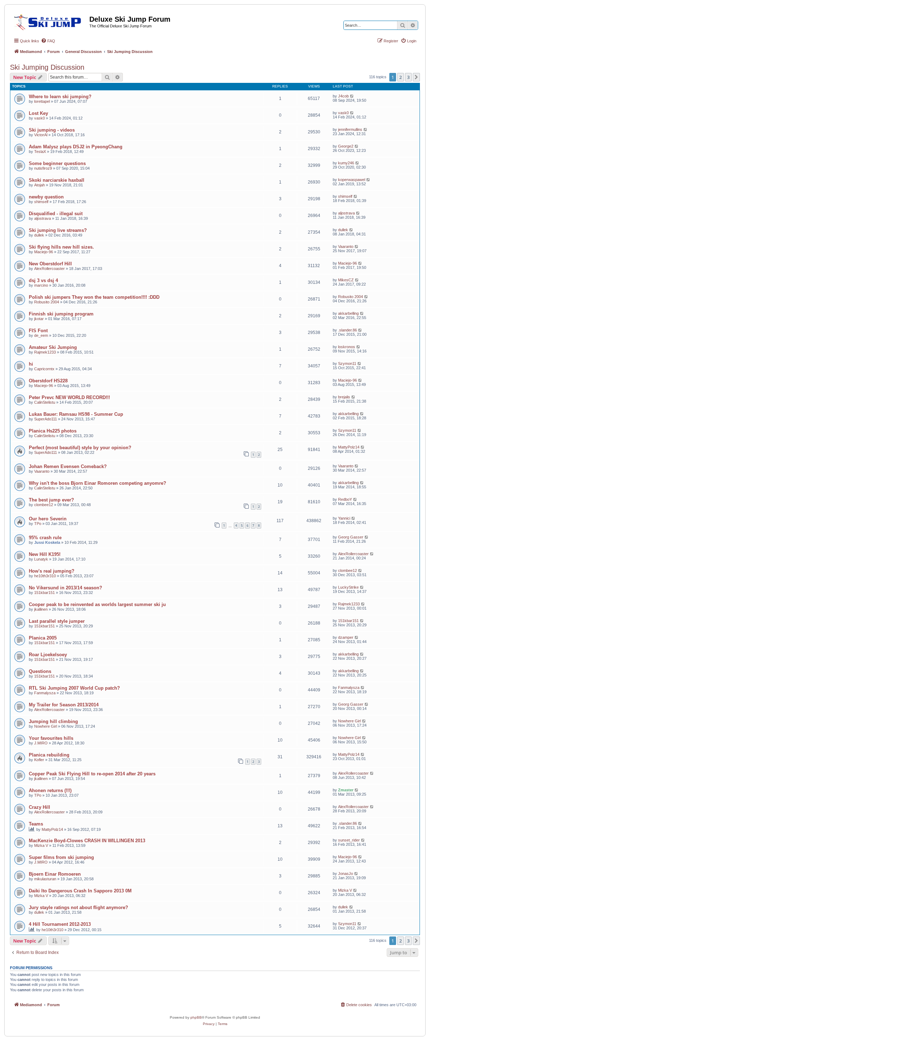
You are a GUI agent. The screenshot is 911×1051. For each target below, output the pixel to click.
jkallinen (41, 609)
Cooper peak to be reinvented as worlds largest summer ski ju (97, 604)
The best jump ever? (51, 500)
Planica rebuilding (49, 755)
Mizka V (41, 845)
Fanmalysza (45, 693)
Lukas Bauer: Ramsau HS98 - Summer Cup (76, 414)
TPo (37, 523)
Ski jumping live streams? (58, 230)
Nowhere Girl (45, 726)
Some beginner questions (57, 163)
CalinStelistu (44, 402)
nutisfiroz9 (43, 168)
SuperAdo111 (45, 419)
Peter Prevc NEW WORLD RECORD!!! (69, 397)
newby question (46, 197)
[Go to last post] (352, 96)
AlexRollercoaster (49, 268)
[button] (416, 77)
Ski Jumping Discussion (47, 67)
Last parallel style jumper (57, 621)
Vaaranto (345, 246)
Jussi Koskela (47, 542)
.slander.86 (347, 330)
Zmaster (345, 790)
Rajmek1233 (45, 352)
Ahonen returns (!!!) (50, 790)
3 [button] (408, 77)
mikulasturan (45, 879)
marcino (41, 285)
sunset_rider (349, 840)
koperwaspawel (351, 179)
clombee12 (43, 505)
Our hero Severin (48, 518)
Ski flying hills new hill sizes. (61, 247)
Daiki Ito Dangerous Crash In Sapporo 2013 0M (80, 890)
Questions (40, 671)
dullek (39, 235)
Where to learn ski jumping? (60, 96)
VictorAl (40, 135)
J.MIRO (41, 743)
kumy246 (346, 163)
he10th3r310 (45, 576)
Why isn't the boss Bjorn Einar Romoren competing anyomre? (97, 483)
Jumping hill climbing (53, 721)
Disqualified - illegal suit (56, 213)
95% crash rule (45, 537)
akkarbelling (348, 313)
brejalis (344, 397)
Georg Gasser (350, 537)
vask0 (39, 118)
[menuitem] (48, 41)
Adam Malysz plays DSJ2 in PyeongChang (75, 146)
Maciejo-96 (43, 252)
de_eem (41, 335)
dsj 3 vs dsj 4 (43, 280)
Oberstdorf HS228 (48, 380)
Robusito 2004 (46, 302)
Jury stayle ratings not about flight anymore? (78, 907)
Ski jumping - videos (52, 130)
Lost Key (38, 113)
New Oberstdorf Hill (50, 263)
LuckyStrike (348, 587)
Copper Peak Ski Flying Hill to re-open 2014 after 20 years (92, 773)
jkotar (39, 319)
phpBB (196, 1017)
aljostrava (42, 218)
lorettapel (42, 101)
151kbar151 (44, 592)
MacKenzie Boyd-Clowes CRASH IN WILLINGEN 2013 (87, 840)
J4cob (343, 96)
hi (31, 364)
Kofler (39, 760)
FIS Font (38, 330)
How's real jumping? (51, 571)
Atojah (39, 185)
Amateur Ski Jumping (53, 347)
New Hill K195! (44, 554)
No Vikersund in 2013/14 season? (65, 587)
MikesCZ (346, 280)
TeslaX (40, 151)
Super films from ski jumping (61, 857)
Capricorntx (44, 369)
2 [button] (400, 77)
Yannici (344, 518)
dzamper (345, 637)
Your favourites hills (51, 738)
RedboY (345, 499)
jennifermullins (350, 129)
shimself (41, 202)
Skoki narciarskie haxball (56, 180)
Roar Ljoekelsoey (48, 654)
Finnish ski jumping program (61, 314)
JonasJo (345, 873)
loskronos (346, 347)
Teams (36, 824)
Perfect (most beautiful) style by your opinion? (80, 447)
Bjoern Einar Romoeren (55, 874)
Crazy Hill (39, 807)
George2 (345, 146)
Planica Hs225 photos (53, 431)
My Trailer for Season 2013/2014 (64, 704)
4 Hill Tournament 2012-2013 (60, 924)
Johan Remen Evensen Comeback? (68, 466)
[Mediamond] (49, 21)
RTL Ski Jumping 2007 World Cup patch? (74, 688)
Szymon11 (347, 363)
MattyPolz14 (348, 447)
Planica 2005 (43, 638)
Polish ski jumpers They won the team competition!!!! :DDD (94, 297)
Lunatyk (41, 559)
